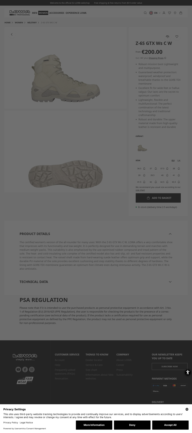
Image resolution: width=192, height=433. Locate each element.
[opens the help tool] (188, 372)
